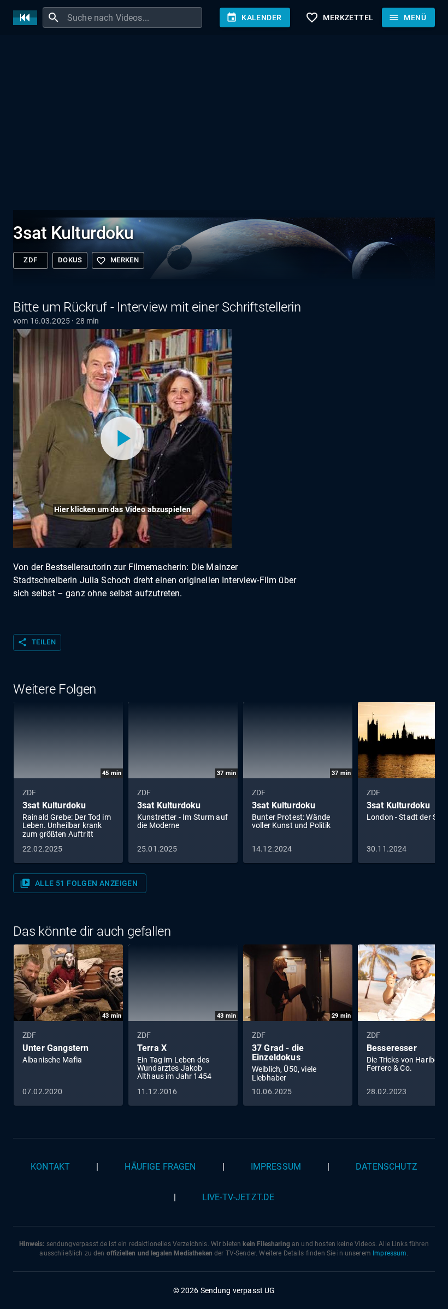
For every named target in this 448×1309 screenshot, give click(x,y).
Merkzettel (339, 17)
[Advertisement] (224, 124)
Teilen (36, 642)
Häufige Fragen (160, 1166)
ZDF (30, 260)
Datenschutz (386, 1166)
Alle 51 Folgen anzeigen (79, 883)
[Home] (28, 17)
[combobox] (133, 17)
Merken (117, 261)
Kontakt (50, 1166)
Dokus (70, 260)
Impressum (276, 1166)
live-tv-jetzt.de (238, 1197)
